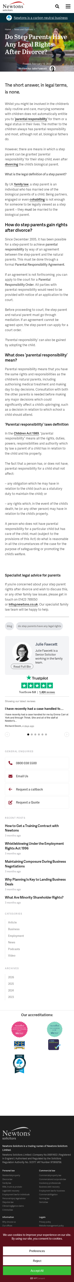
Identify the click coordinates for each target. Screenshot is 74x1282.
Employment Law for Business (52, 1190)
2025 (11, 984)
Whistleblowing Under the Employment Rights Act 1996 (34, 845)
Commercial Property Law (50, 1175)
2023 (11, 997)
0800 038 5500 (26, 763)
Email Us (21, 776)
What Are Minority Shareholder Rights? (34, 897)
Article (12, 922)
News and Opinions (23, 29)
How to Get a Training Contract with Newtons (32, 828)
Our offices (7, 1225)
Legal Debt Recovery (10, 1190)
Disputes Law (7, 1202)
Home (8, 29)
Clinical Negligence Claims (13, 1205)
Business (14, 929)
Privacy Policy (45, 1221)
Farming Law (44, 1198)
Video (11, 955)
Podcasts (14, 949)
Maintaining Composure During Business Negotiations (35, 863)
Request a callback (29, 789)
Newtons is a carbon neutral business (41, 17)
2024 (11, 990)
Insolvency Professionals (50, 1183)
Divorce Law (7, 1179)
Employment (16, 936)
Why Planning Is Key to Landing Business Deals (35, 881)
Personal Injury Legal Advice (13, 1198)
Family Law (6, 1183)
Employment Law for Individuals (16, 1194)
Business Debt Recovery (49, 1186)
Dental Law (43, 1202)
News (11, 942)
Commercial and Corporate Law (52, 1179)
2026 (11, 977)
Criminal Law (7, 1209)
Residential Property (11, 1175)
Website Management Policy (51, 1225)
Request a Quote (27, 802)
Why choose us (9, 1221)
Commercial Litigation (48, 1194)
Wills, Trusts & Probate (12, 1186)
